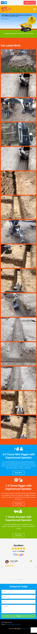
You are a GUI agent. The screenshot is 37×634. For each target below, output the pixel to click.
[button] (34, 9)
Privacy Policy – (26, 628)
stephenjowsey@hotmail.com (13, 624)
